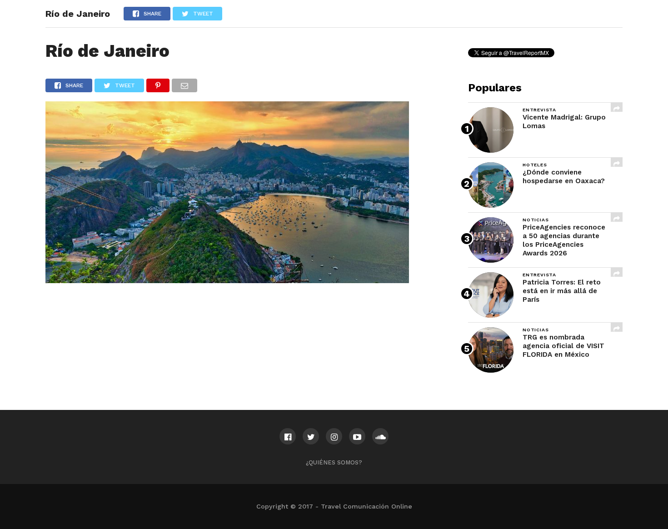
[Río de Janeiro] (227, 280)
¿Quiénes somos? (334, 462)
